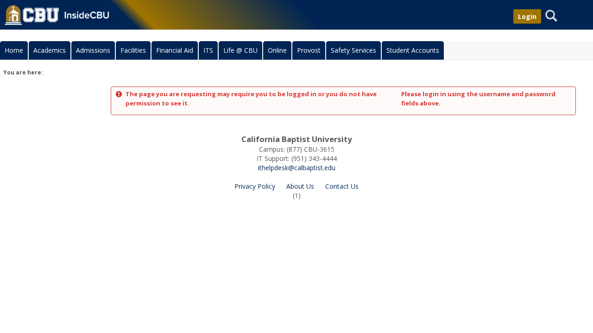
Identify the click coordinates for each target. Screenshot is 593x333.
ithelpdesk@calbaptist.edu (296, 167)
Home (14, 50)
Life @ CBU (240, 50)
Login (527, 16)
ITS (208, 50)
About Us (300, 186)
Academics (49, 50)
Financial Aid (174, 50)
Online (277, 50)
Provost (309, 50)
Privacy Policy (254, 186)
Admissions (93, 50)
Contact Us (342, 186)
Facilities (133, 50)
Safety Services (353, 50)
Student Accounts (412, 50)
